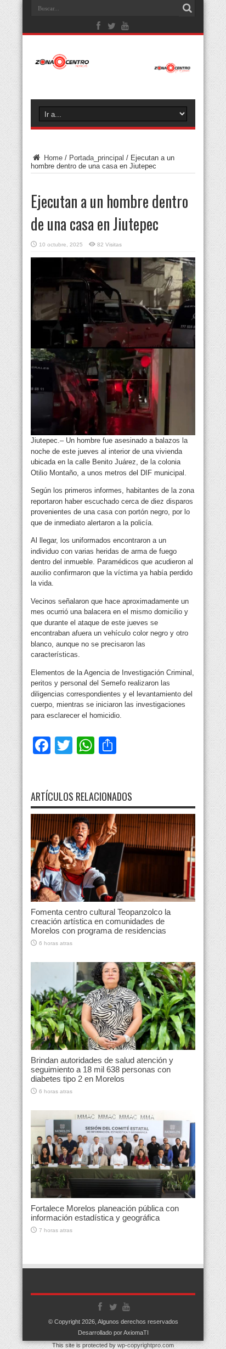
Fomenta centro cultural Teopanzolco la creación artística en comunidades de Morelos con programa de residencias (101, 921)
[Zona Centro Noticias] (113, 67)
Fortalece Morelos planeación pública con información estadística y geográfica (105, 1213)
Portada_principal (96, 158)
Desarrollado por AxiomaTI (113, 1332)
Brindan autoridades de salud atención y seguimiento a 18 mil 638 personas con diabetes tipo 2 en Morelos (102, 1069)
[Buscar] (187, 8)
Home (52, 158)
